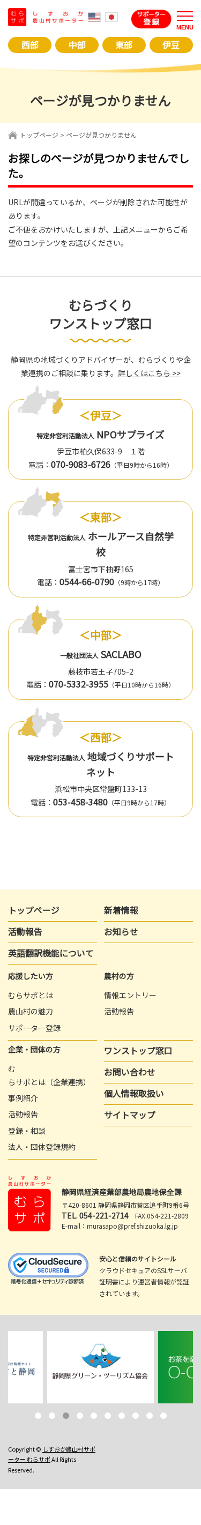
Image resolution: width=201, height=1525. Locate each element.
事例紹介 (23, 1098)
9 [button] (149, 1415)
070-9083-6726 (80, 464)
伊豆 (171, 44)
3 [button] (66, 1415)
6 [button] (108, 1415)
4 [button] (80, 1415)
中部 (77, 44)
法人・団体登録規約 (42, 1146)
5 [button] (94, 1415)
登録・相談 (27, 1130)
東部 (123, 44)
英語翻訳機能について (51, 952)
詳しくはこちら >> (149, 373)
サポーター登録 (34, 1027)
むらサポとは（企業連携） (49, 1075)
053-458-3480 (80, 801)
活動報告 (25, 931)
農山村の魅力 (30, 1011)
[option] (100, 1367)
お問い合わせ (129, 1071)
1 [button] (38, 1415)
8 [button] (135, 1415)
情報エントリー (130, 995)
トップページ (39, 134)
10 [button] (163, 1415)
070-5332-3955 (78, 683)
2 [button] (52, 1415)
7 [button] (121, 1415)
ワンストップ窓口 (138, 1050)
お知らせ (121, 931)
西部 (30, 44)
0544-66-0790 (86, 581)
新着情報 (121, 909)
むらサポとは (30, 995)
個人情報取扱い (134, 1093)
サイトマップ (129, 1114)
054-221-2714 (104, 1215)
